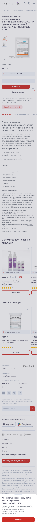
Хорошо (18, 520)
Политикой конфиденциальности (13, 512)
